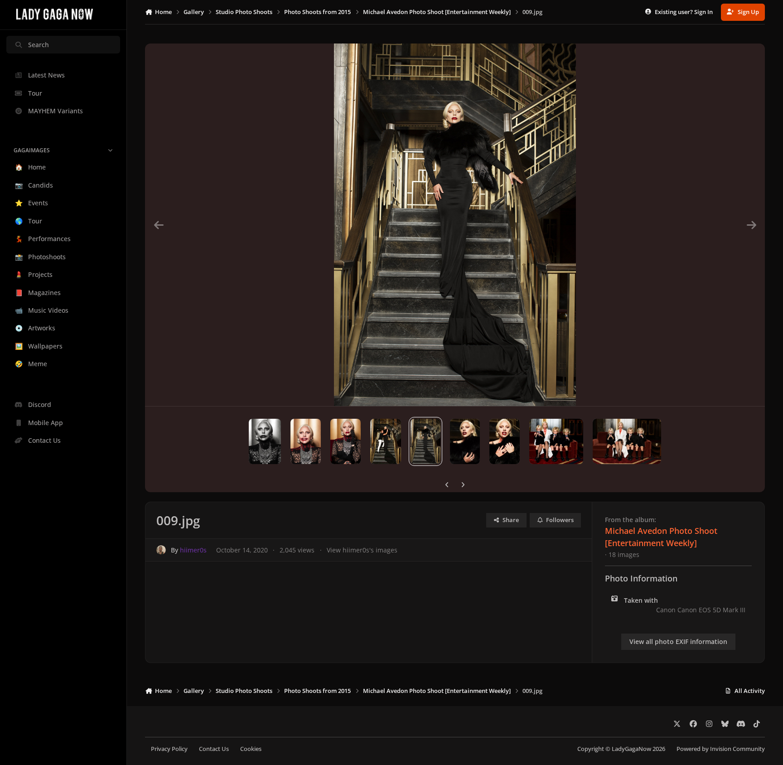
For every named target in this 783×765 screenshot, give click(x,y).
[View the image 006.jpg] (556, 441)
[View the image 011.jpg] (345, 441)
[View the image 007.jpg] (504, 441)
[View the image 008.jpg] (465, 441)
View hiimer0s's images (362, 550)
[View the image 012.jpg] (305, 441)
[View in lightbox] (454, 225)
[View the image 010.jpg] (385, 441)
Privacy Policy (169, 749)
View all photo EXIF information (678, 641)
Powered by (721, 749)
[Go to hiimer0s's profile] (161, 550)
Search (38, 44)
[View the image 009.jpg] (426, 441)
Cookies (250, 749)
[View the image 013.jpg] (265, 441)
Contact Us (214, 749)
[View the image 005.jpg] (627, 441)
